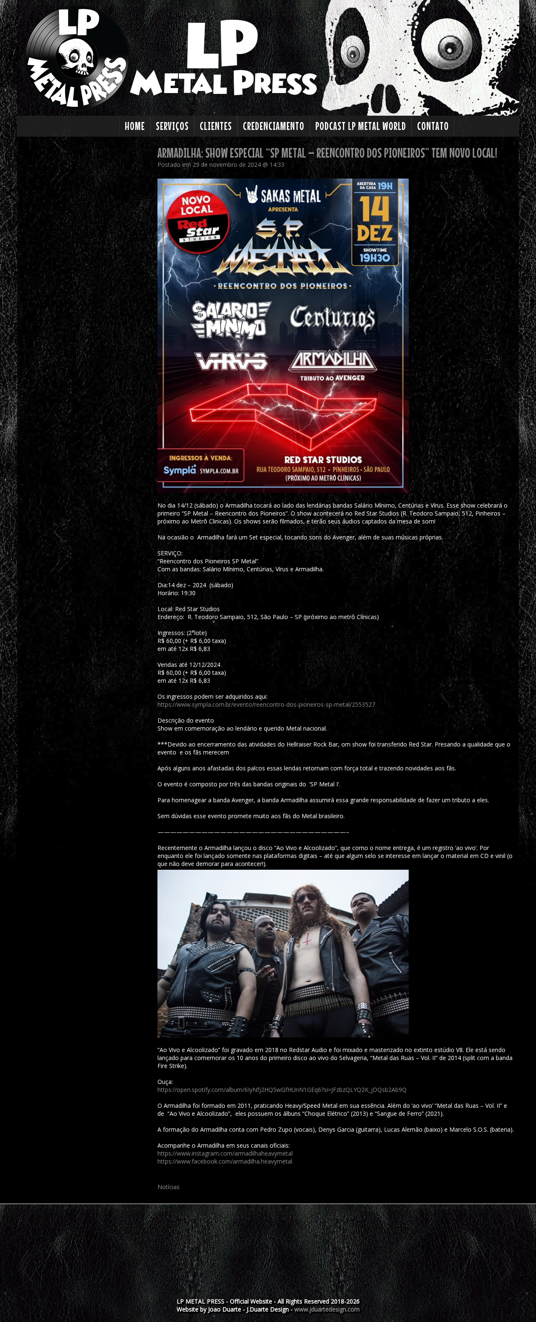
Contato (433, 126)
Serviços (172, 126)
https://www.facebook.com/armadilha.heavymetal (224, 1161)
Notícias (168, 1187)
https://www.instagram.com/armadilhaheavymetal (225, 1153)
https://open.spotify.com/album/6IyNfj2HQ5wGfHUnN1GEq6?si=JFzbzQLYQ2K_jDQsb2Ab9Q (282, 1090)
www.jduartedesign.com (327, 1309)
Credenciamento (273, 126)
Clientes (216, 126)
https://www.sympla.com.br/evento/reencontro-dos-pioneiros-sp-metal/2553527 (266, 704)
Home (135, 126)
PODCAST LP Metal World (360, 126)
